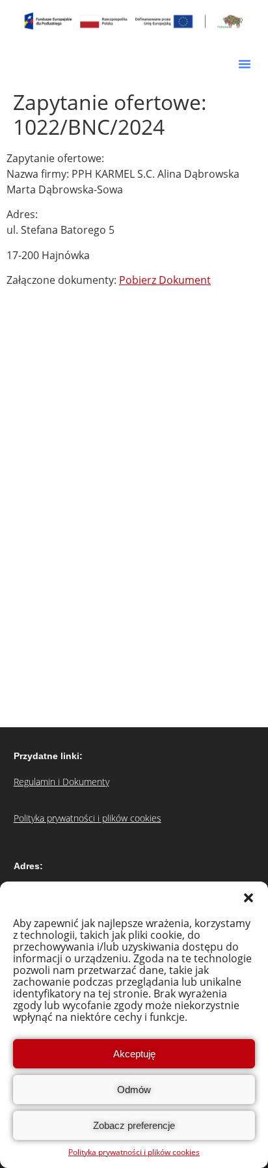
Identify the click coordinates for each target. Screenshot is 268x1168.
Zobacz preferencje (134, 1125)
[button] (248, 897)
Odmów (134, 1089)
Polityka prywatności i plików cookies (134, 1152)
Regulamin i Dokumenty (61, 781)
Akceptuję (134, 1053)
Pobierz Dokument (165, 280)
